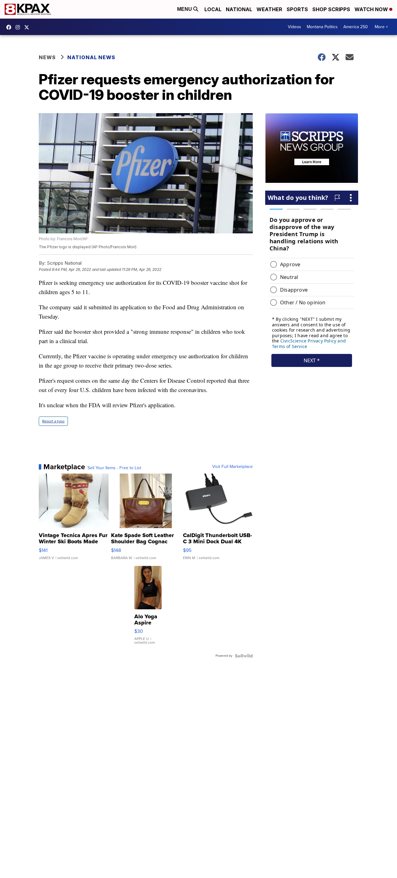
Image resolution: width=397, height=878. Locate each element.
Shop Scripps (331, 9)
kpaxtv (10, 27)
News (47, 57)
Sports (297, 9)
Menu (185, 9)
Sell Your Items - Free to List (114, 468)
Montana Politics (322, 27)
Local (212, 9)
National (239, 9)
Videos (294, 27)
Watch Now (372, 9)
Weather (269, 9)
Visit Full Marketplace (232, 467)
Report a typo (53, 421)
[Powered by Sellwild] (244, 656)
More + (381, 27)
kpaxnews (28, 27)
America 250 (355, 27)
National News (91, 57)
